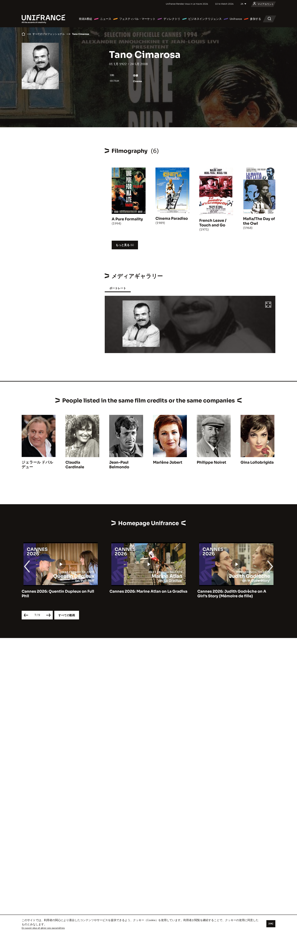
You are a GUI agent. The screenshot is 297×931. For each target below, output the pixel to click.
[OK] (271, 923)
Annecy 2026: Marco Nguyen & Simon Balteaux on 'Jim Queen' (233, 593)
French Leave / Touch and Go (212, 222)
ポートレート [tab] (117, 288)
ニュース (105, 19)
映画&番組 (85, 19)
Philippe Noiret (211, 462)
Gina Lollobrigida (257, 462)
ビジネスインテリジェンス (205, 19)
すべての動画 (66, 615)
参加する (255, 19)
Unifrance (236, 19)
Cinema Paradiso (171, 218)
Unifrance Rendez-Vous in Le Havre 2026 (187, 3)
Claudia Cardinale (74, 464)
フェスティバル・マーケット (137, 19)
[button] (268, 305)
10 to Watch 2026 (224, 3)
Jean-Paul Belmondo (119, 464)
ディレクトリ (172, 19)
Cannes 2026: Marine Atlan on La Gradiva (60, 591)
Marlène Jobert (167, 462)
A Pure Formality (127, 219)
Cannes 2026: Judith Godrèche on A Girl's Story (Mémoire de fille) (144, 593)
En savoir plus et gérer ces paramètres (43, 927)
